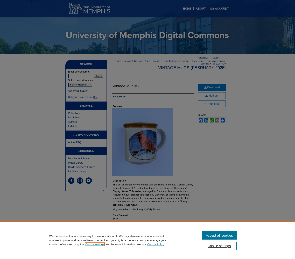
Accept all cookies (219, 235)
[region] (147, 240)
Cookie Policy (155, 244)
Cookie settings (94, 244)
